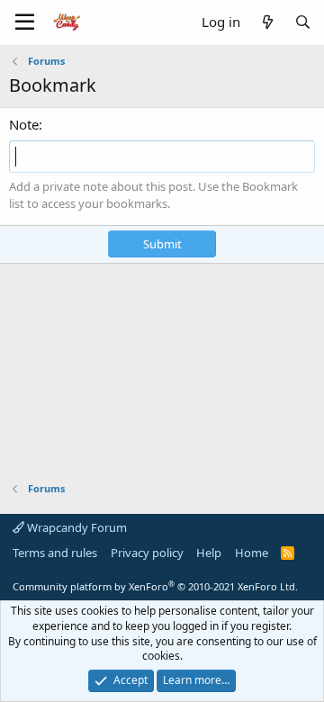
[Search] (302, 22)
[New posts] (266, 22)
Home (251, 552)
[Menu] (25, 22)
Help (208, 552)
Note (24, 124)
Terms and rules (55, 552)
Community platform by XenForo (155, 586)
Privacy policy (147, 552)
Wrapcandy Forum (75, 527)
